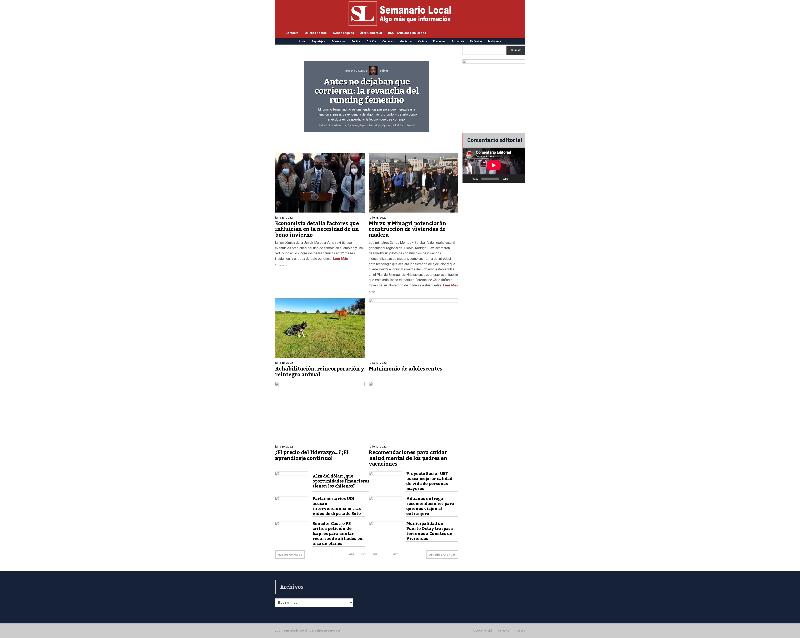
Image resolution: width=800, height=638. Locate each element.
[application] (493, 165)
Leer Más (340, 259)
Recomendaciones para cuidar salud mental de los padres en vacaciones (408, 458)
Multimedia (494, 41)
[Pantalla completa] (520, 179)
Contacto (292, 33)
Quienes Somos (316, 33)
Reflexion (476, 41)
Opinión (371, 41)
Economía (458, 41)
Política (355, 41)
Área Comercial (371, 33)
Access (520, 631)
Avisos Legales (343, 33)
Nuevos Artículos (290, 554)
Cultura (422, 41)
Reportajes (318, 41)
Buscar (516, 50)
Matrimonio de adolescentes (405, 369)
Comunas (388, 41)
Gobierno (406, 41)
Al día (302, 41)
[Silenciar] (513, 179)
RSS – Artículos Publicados (407, 33)
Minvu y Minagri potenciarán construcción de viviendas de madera (407, 229)
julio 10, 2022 (284, 362)
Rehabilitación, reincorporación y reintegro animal (319, 372)
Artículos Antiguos (442, 554)
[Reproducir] (468, 179)
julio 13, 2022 (284, 217)
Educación (439, 41)
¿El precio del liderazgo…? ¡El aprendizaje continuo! (312, 455)
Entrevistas (338, 41)
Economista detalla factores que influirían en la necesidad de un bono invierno (317, 229)
